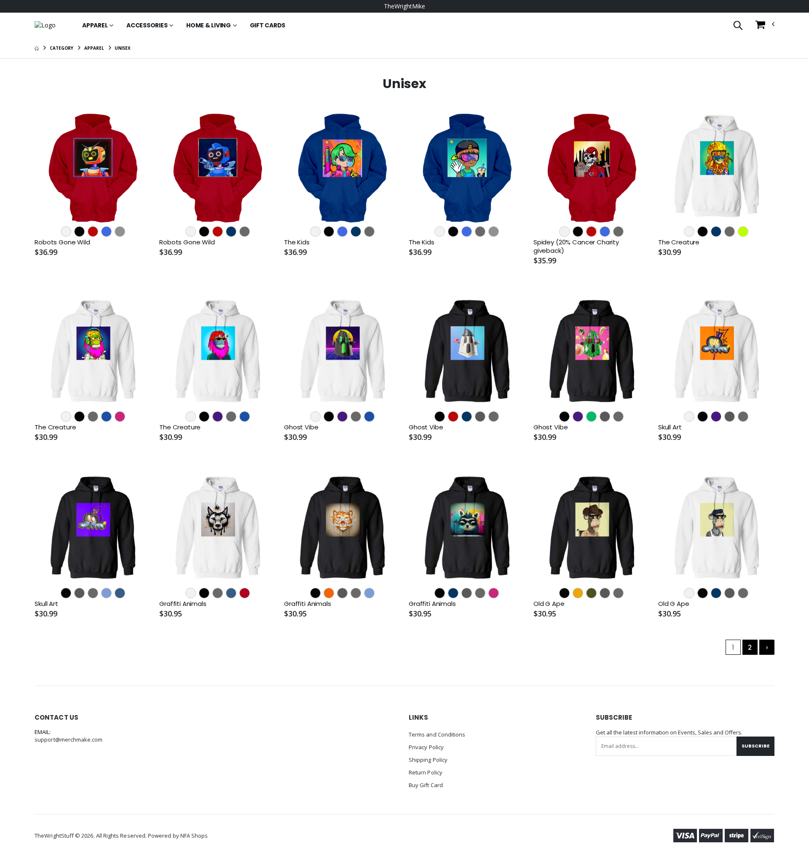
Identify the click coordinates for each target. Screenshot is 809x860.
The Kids (297, 242)
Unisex (122, 48)
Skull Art (670, 427)
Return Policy (425, 772)
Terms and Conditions (437, 734)
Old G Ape (549, 604)
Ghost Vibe (301, 427)
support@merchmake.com (68, 739)
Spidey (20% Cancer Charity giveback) (576, 246)
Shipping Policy (428, 760)
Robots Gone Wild (62, 242)
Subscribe (755, 745)
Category (61, 48)
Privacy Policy (426, 747)
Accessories (146, 25)
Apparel (94, 25)
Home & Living (208, 25)
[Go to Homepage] (45, 25)
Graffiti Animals (182, 604)
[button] (738, 26)
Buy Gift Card (426, 785)
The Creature (678, 242)
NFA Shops (194, 835)
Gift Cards (268, 25)
